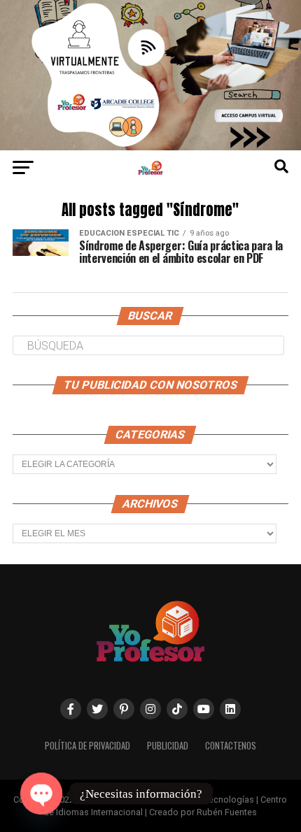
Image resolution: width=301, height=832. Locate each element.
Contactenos (230, 745)
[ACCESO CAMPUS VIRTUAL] (150, 146)
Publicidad (167, 745)
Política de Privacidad (87, 745)
